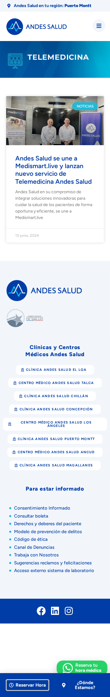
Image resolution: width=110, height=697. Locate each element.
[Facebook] (41, 611)
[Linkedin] (55, 611)
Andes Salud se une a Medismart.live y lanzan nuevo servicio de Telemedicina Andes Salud (53, 169)
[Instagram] (69, 611)
